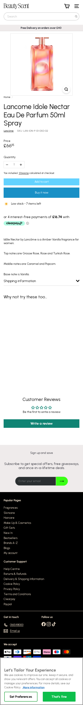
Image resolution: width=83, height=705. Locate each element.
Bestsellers (10, 538)
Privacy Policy (12, 589)
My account (10, 553)
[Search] (76, 16)
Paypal (8, 604)
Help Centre (12, 569)
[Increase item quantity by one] (20, 164)
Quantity (10, 157)
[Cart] (67, 6)
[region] (41, 681)
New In (8, 533)
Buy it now (41, 192)
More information (33, 687)
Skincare (9, 512)
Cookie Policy (12, 584)
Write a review (41, 423)
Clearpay (9, 599)
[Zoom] (66, 89)
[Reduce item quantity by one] (7, 164)
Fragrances (11, 507)
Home (7, 97)
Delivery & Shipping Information (24, 579)
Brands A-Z (11, 543)
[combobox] (41, 16)
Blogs (7, 548)
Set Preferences (21, 697)
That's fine (59, 697)
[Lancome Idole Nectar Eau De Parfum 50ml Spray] (30, 339)
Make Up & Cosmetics (17, 522)
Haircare (9, 517)
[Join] (62, 481)
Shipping (24, 173)
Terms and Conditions (17, 594)
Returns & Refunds (15, 573)
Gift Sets (9, 527)
